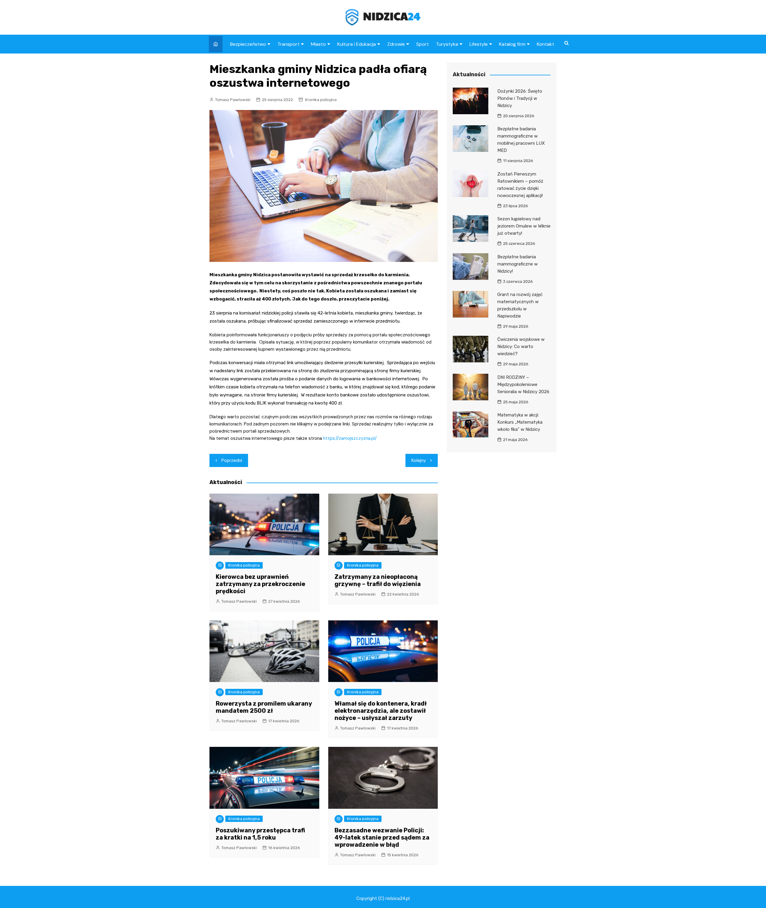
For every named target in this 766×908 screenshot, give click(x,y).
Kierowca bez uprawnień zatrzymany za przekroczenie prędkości (260, 584)
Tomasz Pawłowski (232, 99)
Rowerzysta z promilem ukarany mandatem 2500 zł (264, 707)
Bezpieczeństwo (248, 44)
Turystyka (447, 44)
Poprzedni (231, 460)
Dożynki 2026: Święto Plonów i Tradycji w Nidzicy (519, 98)
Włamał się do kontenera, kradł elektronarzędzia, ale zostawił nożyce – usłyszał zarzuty (381, 710)
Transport (288, 44)
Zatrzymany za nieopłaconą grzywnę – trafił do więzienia (378, 580)
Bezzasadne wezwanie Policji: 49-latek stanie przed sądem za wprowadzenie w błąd (382, 837)
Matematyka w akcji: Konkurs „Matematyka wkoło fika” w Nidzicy (519, 422)
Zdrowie (396, 44)
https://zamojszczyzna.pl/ (350, 438)
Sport (422, 44)
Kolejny (418, 460)
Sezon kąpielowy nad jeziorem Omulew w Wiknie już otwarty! (524, 226)
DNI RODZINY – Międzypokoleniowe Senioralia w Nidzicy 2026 (523, 384)
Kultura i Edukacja (356, 44)
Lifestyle (478, 44)
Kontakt (545, 44)
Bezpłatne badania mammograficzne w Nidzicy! (517, 264)
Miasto (318, 44)
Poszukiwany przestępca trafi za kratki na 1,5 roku (260, 834)
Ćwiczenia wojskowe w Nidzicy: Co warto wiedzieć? (521, 346)
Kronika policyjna (321, 99)
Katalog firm (512, 44)
